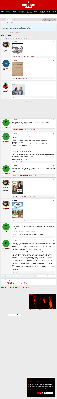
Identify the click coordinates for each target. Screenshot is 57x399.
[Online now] (6, 47)
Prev (4, 38)
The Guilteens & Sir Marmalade (37, 309)
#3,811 (54, 41)
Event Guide (21, 12)
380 (11, 38)
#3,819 (54, 224)
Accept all (40, 393)
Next (30, 38)
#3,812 (54, 60)
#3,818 (54, 200)
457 (27, 38)
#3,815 (54, 133)
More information (33, 389)
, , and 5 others (24, 56)
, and (25, 175)
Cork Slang (42, 12)
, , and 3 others (24, 97)
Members (25, 20)
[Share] (51, 41)
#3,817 (54, 179)
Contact (49, 12)
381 (13, 38)
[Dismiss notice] (54, 26)
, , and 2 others (25, 129)
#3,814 (54, 119)
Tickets (14, 12)
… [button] (8, 38)
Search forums (9, 22)
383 (19, 38)
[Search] (54, 19)
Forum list (3, 22)
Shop (54, 12)
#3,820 (54, 240)
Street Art (29, 12)
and (20, 78)
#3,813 (54, 82)
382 (16, 38)
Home (2, 12)
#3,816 (54, 165)
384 (22, 38)
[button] (21, 19)
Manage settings (49, 393)
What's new (16, 20)
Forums (8, 12)
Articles (35, 12)
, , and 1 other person (26, 162)
